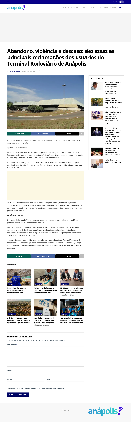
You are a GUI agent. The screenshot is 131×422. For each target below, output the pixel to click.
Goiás (99, 8)
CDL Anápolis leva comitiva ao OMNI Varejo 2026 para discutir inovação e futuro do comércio (71, 320)
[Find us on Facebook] (61, 410)
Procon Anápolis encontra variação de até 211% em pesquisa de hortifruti (16, 290)
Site (48, 379)
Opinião (113, 8)
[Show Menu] (8, 1)
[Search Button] (120, 7)
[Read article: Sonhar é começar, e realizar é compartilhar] (97, 163)
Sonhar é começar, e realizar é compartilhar (112, 161)
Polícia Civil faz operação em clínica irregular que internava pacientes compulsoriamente (113, 102)
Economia (75, 8)
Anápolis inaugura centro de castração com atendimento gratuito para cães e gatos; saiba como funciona (44, 321)
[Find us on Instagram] (65, 410)
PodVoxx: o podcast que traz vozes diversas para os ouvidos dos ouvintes (112, 151)
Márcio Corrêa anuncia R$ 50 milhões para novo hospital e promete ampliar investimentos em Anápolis (112, 117)
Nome (10, 370)
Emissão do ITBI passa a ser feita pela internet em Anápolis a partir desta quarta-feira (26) (18, 320)
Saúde (83, 8)
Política (66, 8)
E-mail (10, 379)
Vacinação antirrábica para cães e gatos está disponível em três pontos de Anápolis (45, 290)
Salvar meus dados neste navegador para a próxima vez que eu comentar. (36, 389)
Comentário (12, 345)
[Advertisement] (65, 27)
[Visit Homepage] (16, 7)
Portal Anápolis (14, 71)
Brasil (105, 8)
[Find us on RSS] (68, 410)
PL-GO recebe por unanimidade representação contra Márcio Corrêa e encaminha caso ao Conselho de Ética (71, 291)
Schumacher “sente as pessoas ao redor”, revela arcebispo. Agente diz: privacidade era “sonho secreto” (112, 88)
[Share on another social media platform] (81, 133)
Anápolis (91, 8)
